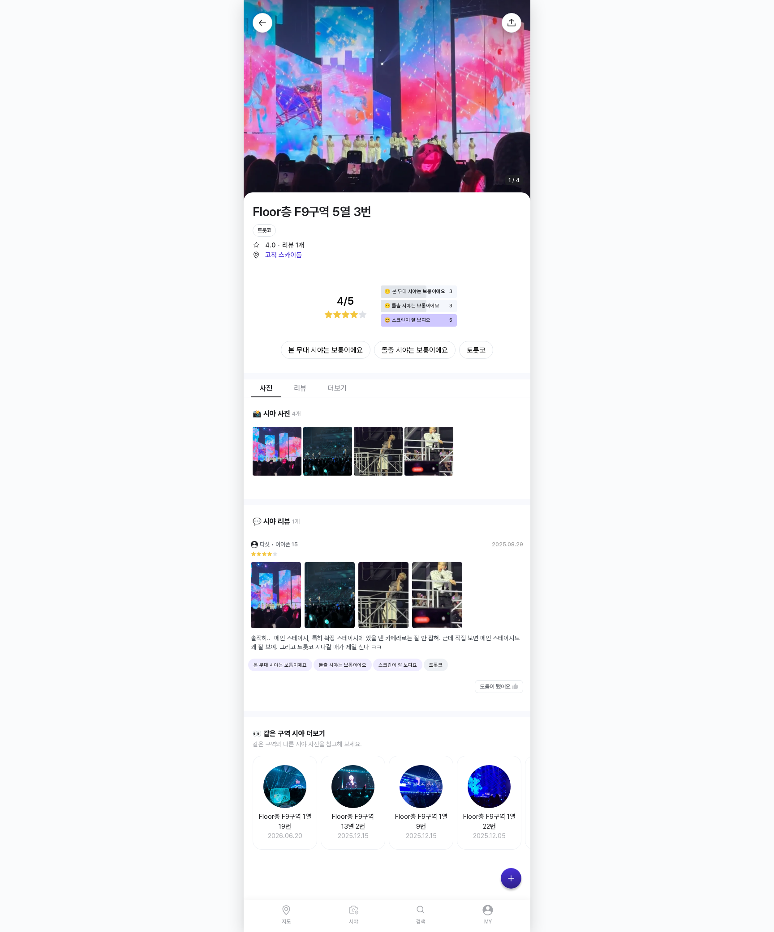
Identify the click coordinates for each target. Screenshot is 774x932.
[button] (277, 255)
